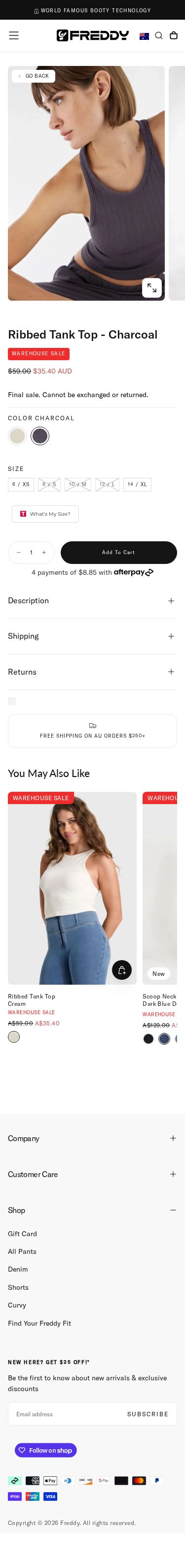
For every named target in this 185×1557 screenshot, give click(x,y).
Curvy (17, 1305)
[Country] (144, 36)
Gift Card (22, 1233)
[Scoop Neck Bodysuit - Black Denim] (148, 1039)
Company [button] (23, 1138)
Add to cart (118, 552)
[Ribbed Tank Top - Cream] (17, 436)
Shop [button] (16, 1210)
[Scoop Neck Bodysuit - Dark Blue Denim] (164, 1039)
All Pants (22, 1251)
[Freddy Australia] (93, 35)
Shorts (18, 1287)
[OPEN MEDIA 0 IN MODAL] (152, 288)
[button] (14, 35)
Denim (18, 1269)
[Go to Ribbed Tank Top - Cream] (72, 888)
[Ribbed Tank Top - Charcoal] (40, 436)
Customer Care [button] (33, 1174)
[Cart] (174, 36)
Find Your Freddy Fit (39, 1323)
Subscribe (148, 1414)
